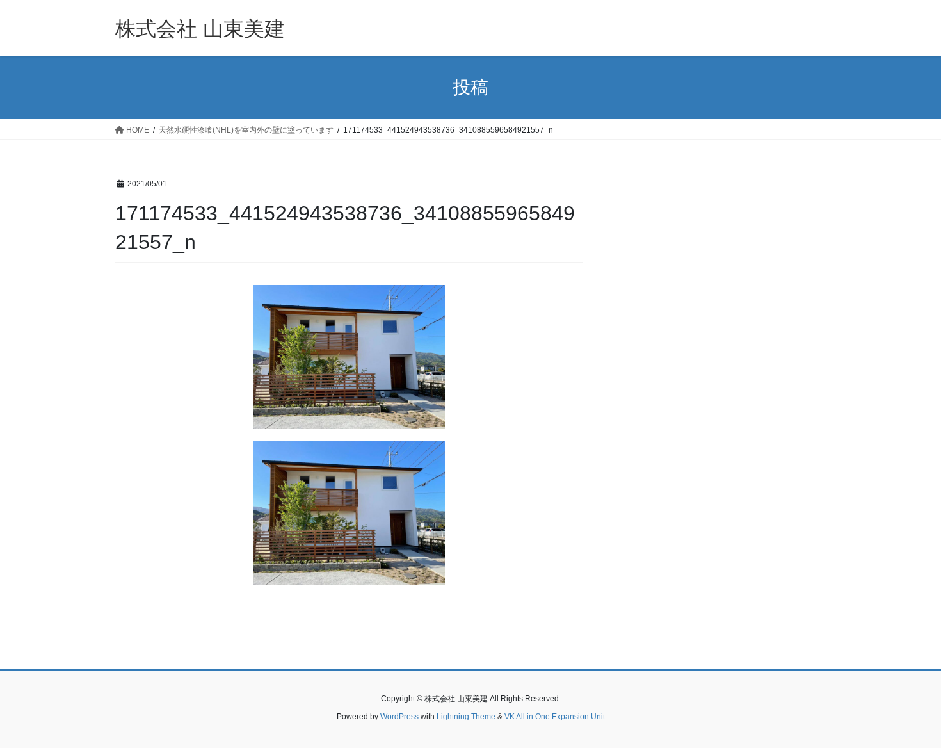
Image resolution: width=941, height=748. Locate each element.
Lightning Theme (466, 716)
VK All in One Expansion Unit (554, 716)
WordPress (399, 716)
